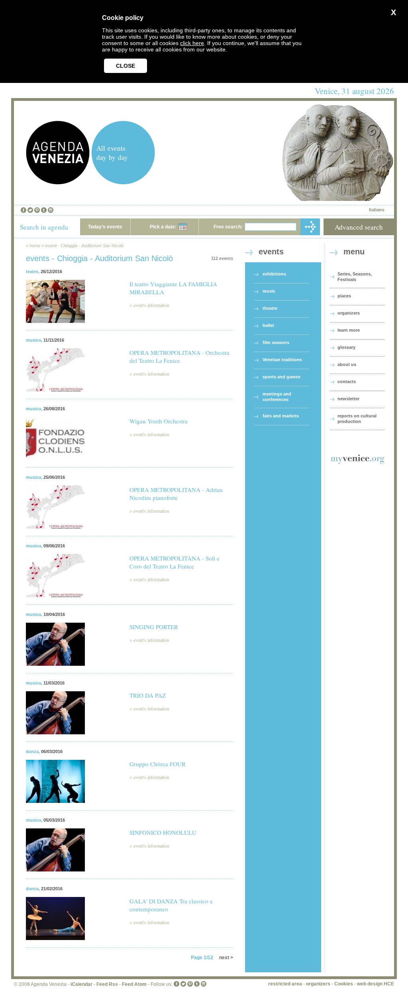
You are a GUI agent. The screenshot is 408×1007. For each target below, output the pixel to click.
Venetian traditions (282, 359)
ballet (268, 325)
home (34, 245)
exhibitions (274, 273)
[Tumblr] (44, 210)
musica (33, 340)
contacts (346, 381)
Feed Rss (107, 984)
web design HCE (375, 984)
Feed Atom (134, 984)
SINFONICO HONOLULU (162, 832)
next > (226, 957)
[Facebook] (23, 210)
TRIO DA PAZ (147, 695)
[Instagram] (50, 210)
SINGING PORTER (153, 627)
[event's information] (55, 328)
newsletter (348, 398)
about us (346, 364)
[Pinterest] (37, 210)
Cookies (343, 984)
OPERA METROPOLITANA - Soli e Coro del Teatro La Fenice (174, 562)
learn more (348, 330)
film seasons (276, 342)
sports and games (281, 376)
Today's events (105, 227)
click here (192, 43)
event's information (151, 305)
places (344, 295)
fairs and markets (281, 415)
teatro (32, 271)
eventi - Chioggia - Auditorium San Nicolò (84, 245)
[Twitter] (30, 210)
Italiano (376, 209)
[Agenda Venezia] (58, 182)
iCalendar (81, 984)
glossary (346, 347)
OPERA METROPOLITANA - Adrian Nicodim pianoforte (176, 494)
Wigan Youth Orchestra (158, 421)
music (269, 291)
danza (32, 751)
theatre (270, 308)
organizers (348, 313)
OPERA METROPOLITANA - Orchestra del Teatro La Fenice (179, 356)
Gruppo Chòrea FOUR (157, 764)
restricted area (285, 984)
